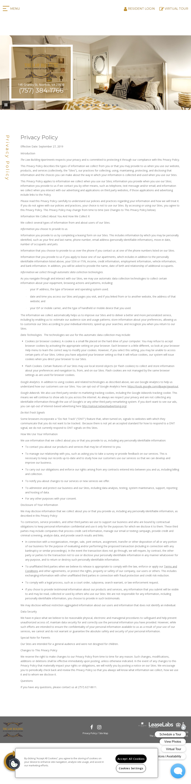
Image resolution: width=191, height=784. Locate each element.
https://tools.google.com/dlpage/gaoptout (153, 386)
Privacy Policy (90, 733)
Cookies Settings (131, 768)
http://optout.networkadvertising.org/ (104, 406)
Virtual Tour (176, 8)
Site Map (103, 733)
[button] (92, 727)
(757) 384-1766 (41, 90)
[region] (86, 763)
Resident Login (141, 8)
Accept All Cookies (131, 759)
